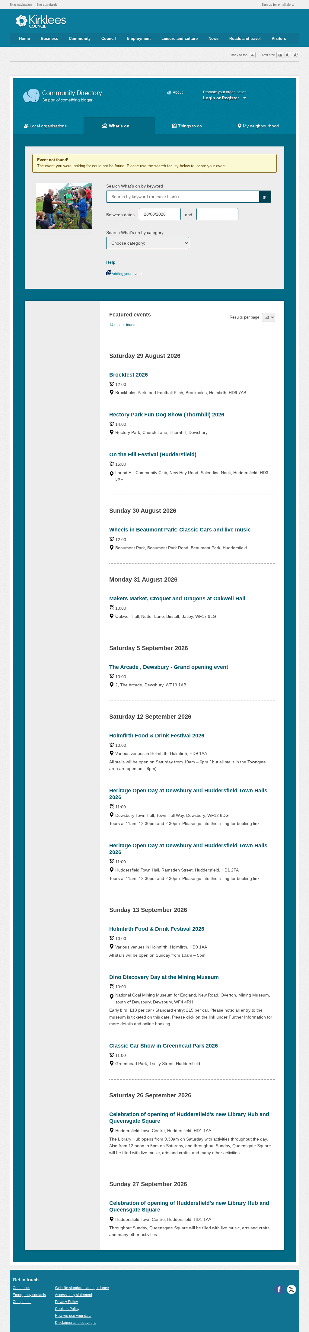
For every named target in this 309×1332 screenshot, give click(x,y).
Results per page (244, 317)
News (213, 38)
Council (108, 38)
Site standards (47, 4)
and (188, 214)
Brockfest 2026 (128, 375)
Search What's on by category (135, 232)
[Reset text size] (279, 55)
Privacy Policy (66, 1302)
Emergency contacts (29, 1295)
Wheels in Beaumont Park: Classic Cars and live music (180, 530)
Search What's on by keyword (134, 186)
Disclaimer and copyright (75, 1323)
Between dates (120, 214)
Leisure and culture (179, 38)
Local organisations (48, 126)
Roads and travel (245, 38)
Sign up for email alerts (278, 4)
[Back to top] (252, 55)
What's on (119, 126)
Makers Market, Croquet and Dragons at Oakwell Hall (177, 598)
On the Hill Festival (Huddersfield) (152, 454)
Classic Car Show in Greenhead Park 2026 (163, 1046)
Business (49, 38)
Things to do (190, 126)
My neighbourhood (261, 126)
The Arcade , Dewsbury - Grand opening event (168, 667)
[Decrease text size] (288, 55)
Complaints (22, 1302)
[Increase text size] (296, 55)
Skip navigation (21, 4)
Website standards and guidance (82, 1288)
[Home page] (41, 22)
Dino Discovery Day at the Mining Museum (164, 977)
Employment (139, 38)
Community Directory (63, 96)
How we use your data (73, 1316)
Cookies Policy (67, 1309)
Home (24, 38)
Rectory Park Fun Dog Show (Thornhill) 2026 (166, 415)
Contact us (21, 1288)
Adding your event (126, 274)
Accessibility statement (73, 1295)
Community (80, 38)
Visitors (279, 38)
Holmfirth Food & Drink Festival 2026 (156, 736)
